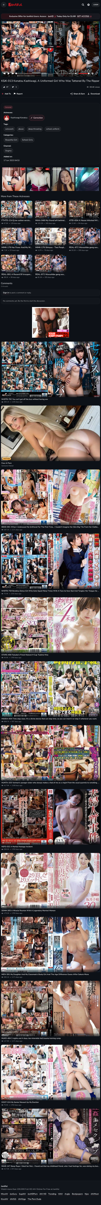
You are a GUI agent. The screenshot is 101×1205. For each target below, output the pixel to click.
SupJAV (22, 1194)
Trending (52, 1194)
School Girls (27, 140)
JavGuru (13, 1194)
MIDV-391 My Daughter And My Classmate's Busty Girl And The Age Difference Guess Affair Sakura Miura (45, 974)
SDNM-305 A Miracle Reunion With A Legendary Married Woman (28, 910)
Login (95, 5)
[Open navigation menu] (3, 4)
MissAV (4, 1194)
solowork (9, 129)
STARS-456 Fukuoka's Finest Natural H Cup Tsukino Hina (24, 655)
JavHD (51, 16)
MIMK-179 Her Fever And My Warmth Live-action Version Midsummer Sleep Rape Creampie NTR (16, 247)
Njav (87, 1194)
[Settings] (88, 4)
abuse (21, 129)
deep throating (34, 129)
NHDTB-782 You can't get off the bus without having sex (24, 399)
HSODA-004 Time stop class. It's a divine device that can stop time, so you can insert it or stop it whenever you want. (49, 718)
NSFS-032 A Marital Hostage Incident (17, 846)
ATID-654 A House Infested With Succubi (84, 220)
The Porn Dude (34, 1199)
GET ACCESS (83, 16)
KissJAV (4, 1199)
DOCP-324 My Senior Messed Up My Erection (20, 1102)
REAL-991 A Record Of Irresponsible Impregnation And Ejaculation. (16, 274)
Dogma (8, 150)
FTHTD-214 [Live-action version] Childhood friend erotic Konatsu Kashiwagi (16, 220)
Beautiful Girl (11, 140)
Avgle (67, 1194)
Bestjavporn (77, 1194)
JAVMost (95, 1194)
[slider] (41, 73)
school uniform (52, 129)
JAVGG (13, 1199)
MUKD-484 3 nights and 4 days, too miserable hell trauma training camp (31, 1038)
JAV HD (43, 1194)
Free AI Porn (6, 463)
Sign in (6, 292)
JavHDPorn (33, 1194)
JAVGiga (22, 1199)
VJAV (60, 1194)
